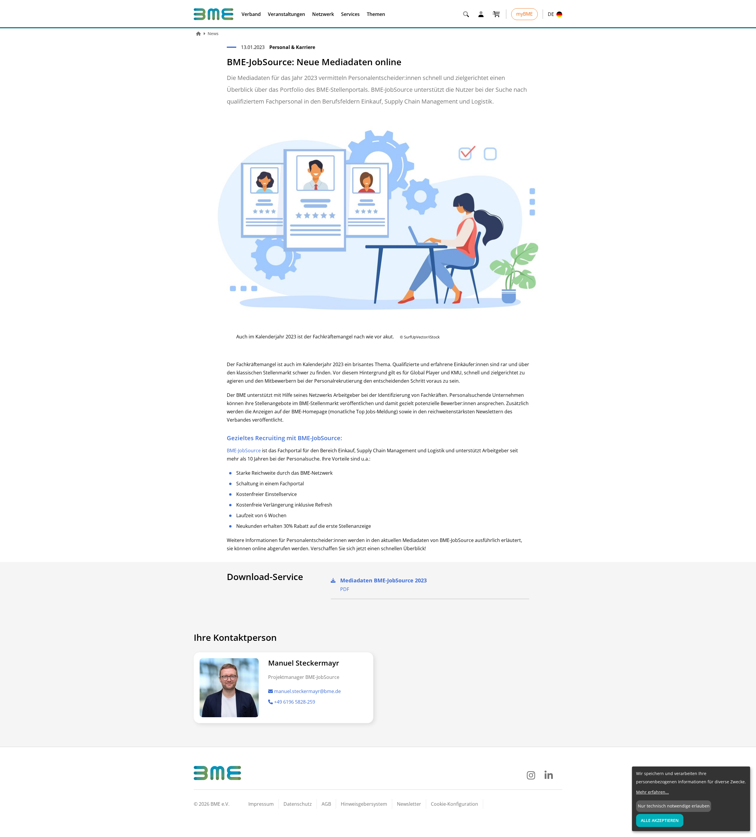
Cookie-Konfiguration (454, 804)
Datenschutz (298, 804)
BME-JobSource (244, 450)
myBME (524, 14)
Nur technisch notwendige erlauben (674, 806)
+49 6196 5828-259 (294, 702)
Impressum (261, 804)
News (213, 33)
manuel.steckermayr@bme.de (307, 691)
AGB (326, 804)
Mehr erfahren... (652, 792)
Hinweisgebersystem (364, 804)
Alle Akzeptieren (660, 820)
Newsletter (409, 804)
